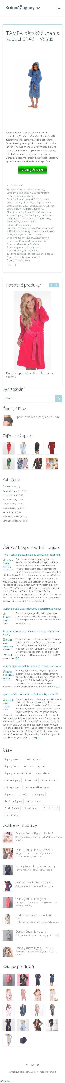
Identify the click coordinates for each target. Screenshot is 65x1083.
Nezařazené (9, 512)
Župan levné (28, 241)
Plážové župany (44, 228)
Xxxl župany (35, 234)
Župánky (34, 244)
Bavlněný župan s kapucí (20, 199)
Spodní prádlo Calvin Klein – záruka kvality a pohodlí (30, 694)
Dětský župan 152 (35, 208)
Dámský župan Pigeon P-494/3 (34, 833)
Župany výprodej (31, 257)
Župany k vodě (14, 250)
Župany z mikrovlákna (18, 260)
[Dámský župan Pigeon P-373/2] (8, 853)
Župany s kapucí (45, 253)
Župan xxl (41, 241)
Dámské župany (11, 491)
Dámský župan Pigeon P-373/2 (34, 850)
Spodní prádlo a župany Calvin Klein (37, 417)
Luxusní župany (11, 507)
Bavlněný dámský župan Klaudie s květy (36, 916)
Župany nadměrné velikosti (21, 253)
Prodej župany (47, 231)
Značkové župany (16, 237)
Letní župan (13, 218)
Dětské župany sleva (18, 205)
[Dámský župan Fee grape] (8, 902)
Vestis (24, 234)
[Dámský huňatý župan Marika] (8, 886)
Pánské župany (11, 516)
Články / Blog (9, 486)
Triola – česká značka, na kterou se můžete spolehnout (31, 554)
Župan (30, 237)
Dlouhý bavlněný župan (19, 212)
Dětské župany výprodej (42, 205)
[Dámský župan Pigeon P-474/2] (8, 952)
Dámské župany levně (35, 766)
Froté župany (9, 503)
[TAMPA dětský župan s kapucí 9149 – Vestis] (33, 85)
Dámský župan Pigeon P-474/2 (34, 948)
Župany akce (33, 247)
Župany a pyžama (16, 247)
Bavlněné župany (35, 189)
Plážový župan (14, 231)
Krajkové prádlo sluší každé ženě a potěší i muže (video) (32, 608)
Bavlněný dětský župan (19, 192)
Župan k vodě (14, 241)
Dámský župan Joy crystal (31, 931)
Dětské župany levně (40, 202)
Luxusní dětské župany (19, 224)
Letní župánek (27, 218)
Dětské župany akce (17, 202)
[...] (44, 600)
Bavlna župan (18, 189)
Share (10, 264)
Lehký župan (48, 215)
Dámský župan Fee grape (31, 899)
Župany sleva (14, 257)
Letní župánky (43, 218)
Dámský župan (34, 759)
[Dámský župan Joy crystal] (8, 935)
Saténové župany (12, 520)
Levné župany (28, 221)
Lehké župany (17, 184)
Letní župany (13, 221)
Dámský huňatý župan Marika (34, 882)
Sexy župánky (10, 499)
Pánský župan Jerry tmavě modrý (35, 866)
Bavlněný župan (40, 192)
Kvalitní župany (33, 215)
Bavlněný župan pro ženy (20, 196)
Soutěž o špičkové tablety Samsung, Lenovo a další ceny (32, 666)
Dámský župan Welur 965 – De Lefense (30, 373)
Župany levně (30, 250)
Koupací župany (15, 215)
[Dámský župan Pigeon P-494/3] (8, 837)
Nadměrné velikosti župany (21, 228)
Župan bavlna (41, 237)
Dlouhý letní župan (42, 212)
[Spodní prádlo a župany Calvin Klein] (8, 420)
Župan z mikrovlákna (18, 244)
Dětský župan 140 (16, 208)
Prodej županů (30, 231)
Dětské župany (41, 199)
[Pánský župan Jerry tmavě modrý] (8, 870)
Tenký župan (13, 234)
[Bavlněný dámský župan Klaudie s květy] (8, 919)
